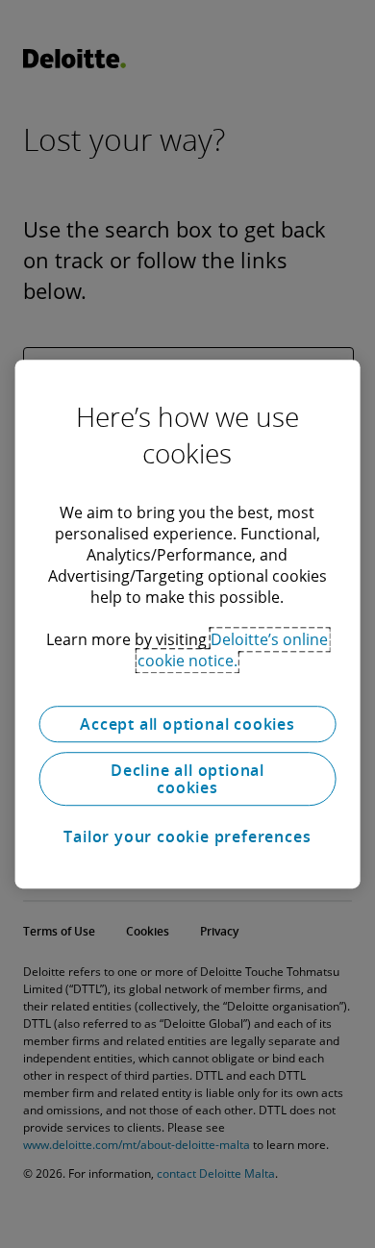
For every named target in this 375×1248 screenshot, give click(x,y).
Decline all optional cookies (187, 779)
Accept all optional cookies (187, 724)
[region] (188, 624)
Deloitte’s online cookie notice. (233, 650)
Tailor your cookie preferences (187, 836)
